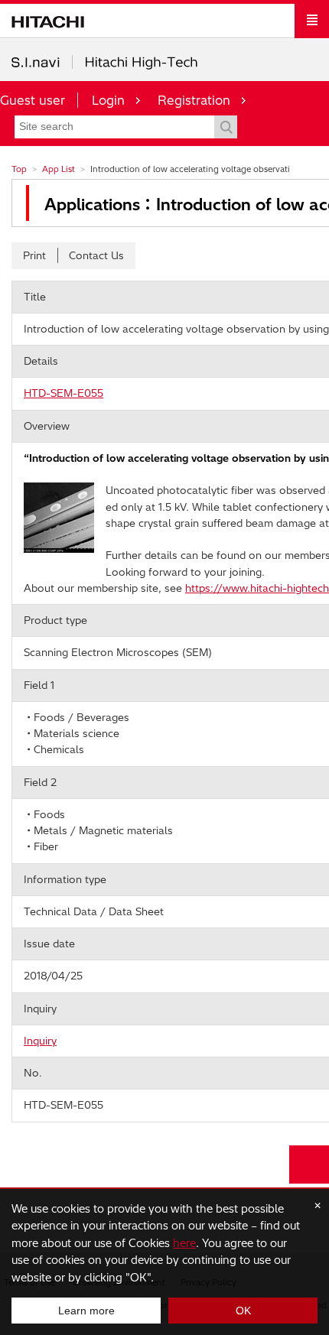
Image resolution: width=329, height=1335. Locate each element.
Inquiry (40, 1041)
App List (58, 169)
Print (34, 255)
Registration (194, 100)
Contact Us (96, 255)
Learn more (86, 1310)
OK (243, 1310)
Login (108, 100)
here (184, 1243)
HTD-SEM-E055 (63, 393)
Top (19, 169)
